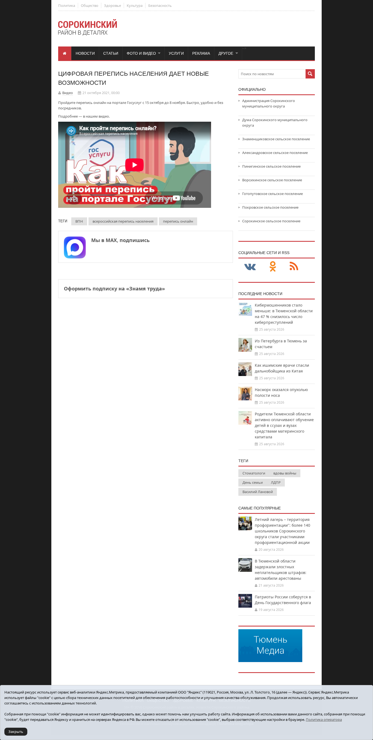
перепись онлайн (178, 221)
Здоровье (112, 5)
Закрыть (15, 731)
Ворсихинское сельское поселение (272, 179)
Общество (89, 5)
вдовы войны (284, 473)
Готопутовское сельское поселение (272, 193)
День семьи (252, 482)
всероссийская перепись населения (123, 221)
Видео (67, 92)
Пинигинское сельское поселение (271, 166)
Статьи (110, 53)
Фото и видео (141, 53)
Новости (85, 53)
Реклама (201, 53)
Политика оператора (324, 719)
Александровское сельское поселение (275, 152)
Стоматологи (253, 473)
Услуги (176, 53)
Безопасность (160, 5)
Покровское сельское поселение (270, 207)
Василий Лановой (257, 491)
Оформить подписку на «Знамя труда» (114, 288)
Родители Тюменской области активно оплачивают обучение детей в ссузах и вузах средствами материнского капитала (284, 425)
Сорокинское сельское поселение (271, 220)
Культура (135, 5)
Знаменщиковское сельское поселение (276, 138)
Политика (66, 5)
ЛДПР (276, 482)
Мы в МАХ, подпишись (120, 240)
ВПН (79, 221)
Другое (225, 53)
